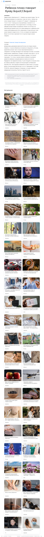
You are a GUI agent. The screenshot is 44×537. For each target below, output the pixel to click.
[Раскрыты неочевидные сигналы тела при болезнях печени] (31, 120)
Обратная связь (37, 536)
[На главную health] (8, 1)
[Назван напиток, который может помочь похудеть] (31, 415)
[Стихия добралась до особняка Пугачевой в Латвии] (12, 451)
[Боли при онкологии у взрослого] (12, 304)
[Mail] (4, 1)
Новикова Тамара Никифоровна (17, 42)
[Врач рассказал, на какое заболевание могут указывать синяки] (31, 231)
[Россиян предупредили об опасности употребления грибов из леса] (31, 433)
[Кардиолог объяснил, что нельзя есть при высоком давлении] (31, 267)
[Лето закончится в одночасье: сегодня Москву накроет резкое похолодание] (12, 194)
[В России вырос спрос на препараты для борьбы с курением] (31, 286)
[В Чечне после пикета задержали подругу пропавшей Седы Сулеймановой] (31, 102)
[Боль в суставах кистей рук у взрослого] (12, 433)
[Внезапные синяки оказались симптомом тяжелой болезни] (12, 157)
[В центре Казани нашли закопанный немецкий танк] (31, 359)
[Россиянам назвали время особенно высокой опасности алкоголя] (12, 470)
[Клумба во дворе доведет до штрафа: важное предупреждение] (31, 212)
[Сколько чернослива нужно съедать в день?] (12, 396)
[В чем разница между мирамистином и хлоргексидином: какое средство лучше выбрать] (31, 525)
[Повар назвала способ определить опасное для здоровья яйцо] (31, 249)
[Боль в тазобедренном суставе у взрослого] (12, 341)
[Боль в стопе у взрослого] (12, 488)
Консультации (7, 4)
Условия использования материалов (27, 536)
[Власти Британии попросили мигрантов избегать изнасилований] (12, 249)
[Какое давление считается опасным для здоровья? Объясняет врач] (12, 120)
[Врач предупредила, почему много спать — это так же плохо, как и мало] (31, 323)
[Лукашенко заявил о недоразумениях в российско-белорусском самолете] (31, 378)
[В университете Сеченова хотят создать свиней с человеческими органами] (12, 212)
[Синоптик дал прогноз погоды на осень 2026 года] (31, 157)
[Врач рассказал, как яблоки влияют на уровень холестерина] (31, 139)
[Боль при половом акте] (31, 507)
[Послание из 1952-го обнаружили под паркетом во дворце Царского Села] (12, 139)
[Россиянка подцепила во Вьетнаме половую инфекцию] (12, 231)
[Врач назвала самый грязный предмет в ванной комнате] (12, 507)
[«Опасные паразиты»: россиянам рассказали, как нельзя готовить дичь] (31, 396)
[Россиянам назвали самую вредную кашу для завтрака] (12, 267)
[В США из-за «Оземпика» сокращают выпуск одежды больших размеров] (31, 451)
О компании (5, 536)
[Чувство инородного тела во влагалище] (12, 323)
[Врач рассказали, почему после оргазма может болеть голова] (12, 359)
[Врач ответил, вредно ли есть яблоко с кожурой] (12, 378)
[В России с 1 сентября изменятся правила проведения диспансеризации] (12, 286)
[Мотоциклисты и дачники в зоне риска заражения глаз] (31, 341)
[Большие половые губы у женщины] (12, 102)
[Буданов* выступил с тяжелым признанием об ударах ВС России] (31, 175)
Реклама (9, 536)
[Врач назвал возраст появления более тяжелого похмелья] (31, 488)
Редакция (18, 536)
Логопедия (14, 4)
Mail (2, 536)
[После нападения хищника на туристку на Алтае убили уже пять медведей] (31, 194)
